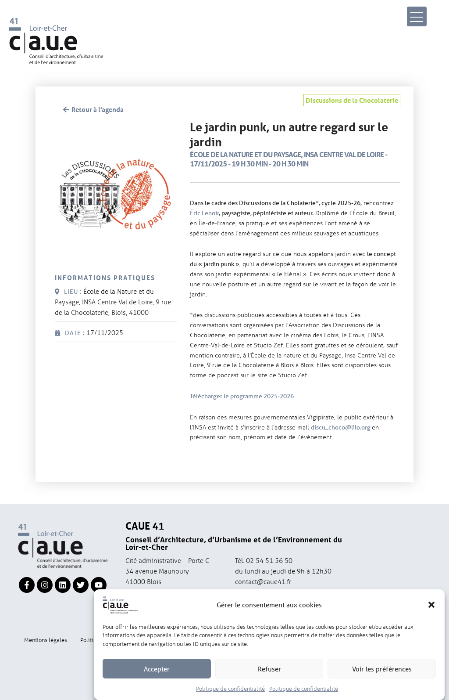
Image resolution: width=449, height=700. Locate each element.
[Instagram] (45, 585)
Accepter (157, 668)
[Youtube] (99, 585)
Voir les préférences (382, 668)
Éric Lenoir (204, 213)
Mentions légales (45, 639)
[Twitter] (81, 585)
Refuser (269, 668)
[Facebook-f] (27, 585)
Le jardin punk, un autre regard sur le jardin (289, 134)
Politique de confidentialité (230, 688)
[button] (431, 604)
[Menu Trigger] (417, 16)
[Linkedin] (63, 585)
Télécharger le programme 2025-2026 (242, 396)
